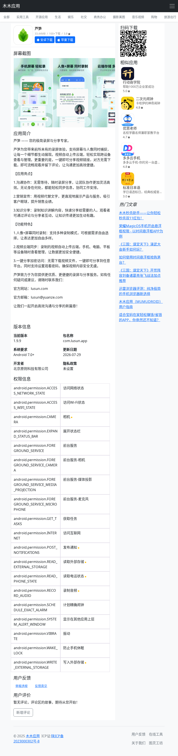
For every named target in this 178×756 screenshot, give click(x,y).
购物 (154, 17)
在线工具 (156, 734)
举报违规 (21, 686)
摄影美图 (119, 17)
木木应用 (11, 6)
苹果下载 (66, 40)
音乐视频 (138, 17)
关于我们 (138, 743)
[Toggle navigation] (172, 6)
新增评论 (23, 712)
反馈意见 (41, 686)
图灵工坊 (156, 743)
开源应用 (42, 17)
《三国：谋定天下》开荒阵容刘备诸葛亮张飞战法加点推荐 (140, 275)
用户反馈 (138, 734)
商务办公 (100, 17)
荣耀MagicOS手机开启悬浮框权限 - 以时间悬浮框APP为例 (141, 231)
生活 (58, 17)
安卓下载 (46, 40)
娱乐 (71, 17)
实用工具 (22, 17)
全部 (6, 17)
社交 (84, 17)
